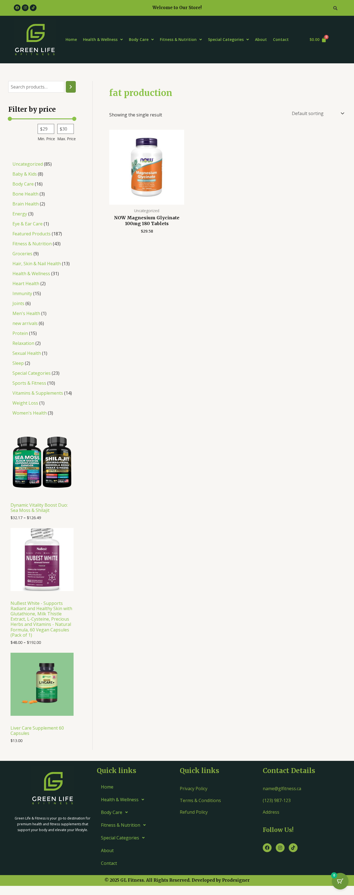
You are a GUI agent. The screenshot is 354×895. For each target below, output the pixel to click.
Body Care (139, 39)
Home (71, 39)
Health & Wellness (100, 39)
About (261, 39)
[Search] (71, 87)
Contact (281, 39)
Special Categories (226, 39)
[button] (103, 39)
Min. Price (46, 138)
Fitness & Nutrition (178, 39)
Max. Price (66, 138)
